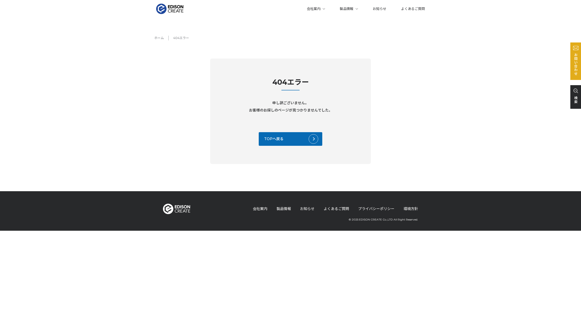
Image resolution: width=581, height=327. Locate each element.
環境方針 (411, 209)
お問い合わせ (576, 64)
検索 (576, 100)
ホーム (159, 38)
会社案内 (313, 9)
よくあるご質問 (413, 9)
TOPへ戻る (273, 139)
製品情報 (346, 9)
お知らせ (379, 9)
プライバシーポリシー (376, 209)
